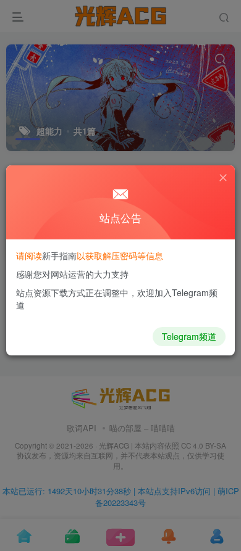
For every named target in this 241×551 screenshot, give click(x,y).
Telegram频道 (189, 336)
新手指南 (59, 255)
